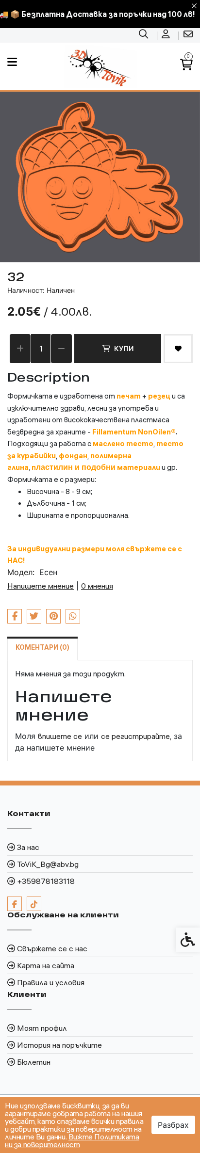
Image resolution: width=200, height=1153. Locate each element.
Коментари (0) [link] (42, 647)
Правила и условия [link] (50, 982)
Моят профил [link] (42, 1028)
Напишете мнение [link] (40, 586)
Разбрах (173, 1125)
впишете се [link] (60, 736)
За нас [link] (28, 847)
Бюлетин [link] (33, 1062)
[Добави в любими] (178, 348)
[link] (144, 35)
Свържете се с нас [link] (52, 948)
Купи (123, 348)
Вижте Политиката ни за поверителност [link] (72, 1140)
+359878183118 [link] (46, 881)
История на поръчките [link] (59, 1045)
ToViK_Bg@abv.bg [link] (48, 864)
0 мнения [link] (97, 586)
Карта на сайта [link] (45, 965)
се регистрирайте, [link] (136, 736)
